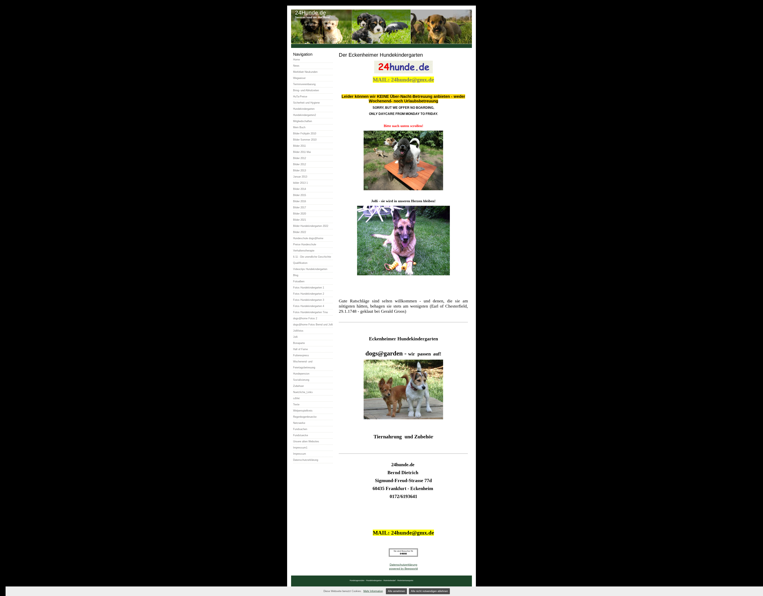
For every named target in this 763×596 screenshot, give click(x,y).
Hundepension (301, 373)
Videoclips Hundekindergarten (310, 269)
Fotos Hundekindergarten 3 (308, 299)
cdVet (296, 398)
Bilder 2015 (299, 195)
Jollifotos (298, 330)
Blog (295, 275)
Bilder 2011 (299, 145)
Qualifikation (300, 262)
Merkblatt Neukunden (305, 71)
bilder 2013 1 (300, 182)
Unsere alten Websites (306, 441)
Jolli (295, 336)
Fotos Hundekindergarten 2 (308, 293)
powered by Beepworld (403, 568)
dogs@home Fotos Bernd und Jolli (313, 324)
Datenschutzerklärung (403, 564)
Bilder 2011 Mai (302, 151)
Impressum (299, 453)
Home (296, 59)
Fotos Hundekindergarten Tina (310, 312)
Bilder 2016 (299, 201)
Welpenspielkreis (303, 410)
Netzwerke (299, 422)
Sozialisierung (301, 379)
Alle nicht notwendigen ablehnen (429, 591)
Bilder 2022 (299, 232)
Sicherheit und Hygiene (306, 102)
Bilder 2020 (299, 213)
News (296, 65)
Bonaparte (299, 343)
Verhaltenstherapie (303, 250)
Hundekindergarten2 (304, 115)
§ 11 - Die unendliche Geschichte (312, 256)
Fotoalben (298, 281)
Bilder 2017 (299, 207)
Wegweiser (299, 78)
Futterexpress (301, 355)
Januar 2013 (300, 176)
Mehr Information (373, 591)
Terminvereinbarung (304, 84)
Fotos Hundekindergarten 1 (308, 287)
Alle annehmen (396, 591)
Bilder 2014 (299, 188)
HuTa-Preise (300, 96)
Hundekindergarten (304, 108)
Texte (296, 404)
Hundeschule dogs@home (308, 238)
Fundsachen (300, 429)
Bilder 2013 (299, 170)
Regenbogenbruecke (305, 416)
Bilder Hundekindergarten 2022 (310, 225)
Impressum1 (300, 447)
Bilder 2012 (299, 158)
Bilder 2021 (299, 219)
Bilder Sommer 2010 (305, 139)
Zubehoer (298, 385)
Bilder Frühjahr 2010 (304, 133)
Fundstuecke (300, 435)
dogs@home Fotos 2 (305, 318)
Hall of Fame (300, 349)
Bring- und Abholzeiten (306, 90)
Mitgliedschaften (302, 121)
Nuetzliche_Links (303, 392)
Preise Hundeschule (304, 244)
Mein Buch (299, 127)
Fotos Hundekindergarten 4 (308, 306)
